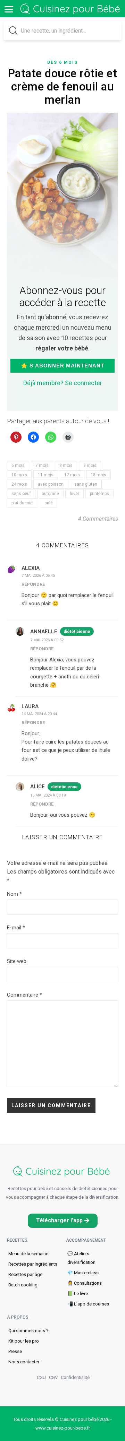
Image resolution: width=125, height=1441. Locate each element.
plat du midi (22, 503)
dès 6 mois (62, 62)
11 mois (45, 474)
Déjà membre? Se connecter (62, 383)
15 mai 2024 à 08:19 (48, 795)
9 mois (90, 465)
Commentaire (24, 995)
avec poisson (51, 484)
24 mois (19, 484)
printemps (99, 493)
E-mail (16, 928)
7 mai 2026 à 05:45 (38, 575)
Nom (14, 894)
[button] (63, 1221)
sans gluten (85, 484)
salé (48, 503)
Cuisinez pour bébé (71, 9)
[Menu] (8, 8)
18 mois (98, 474)
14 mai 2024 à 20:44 (39, 714)
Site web (16, 961)
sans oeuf (21, 493)
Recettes (17, 1240)
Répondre (33, 584)
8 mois (66, 465)
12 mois (72, 474)
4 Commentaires (98, 518)
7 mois (42, 465)
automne (50, 493)
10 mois (19, 474)
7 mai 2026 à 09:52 (47, 640)
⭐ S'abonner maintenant (62, 365)
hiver (74, 493)
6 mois (18, 465)
